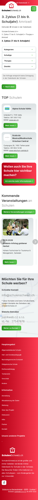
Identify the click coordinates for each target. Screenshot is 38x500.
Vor (2, 242)
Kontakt (4, 429)
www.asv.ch (14, 120)
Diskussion (6, 415)
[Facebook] (4, 482)
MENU (33, 8)
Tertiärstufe (6, 374)
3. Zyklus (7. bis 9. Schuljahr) (13, 34)
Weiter (35, 242)
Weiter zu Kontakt (10, 328)
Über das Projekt (8, 410)
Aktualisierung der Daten (10, 401)
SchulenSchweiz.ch (9, 31)
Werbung (5, 405)
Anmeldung (6, 396)
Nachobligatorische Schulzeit (12, 360)
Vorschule (5, 379)
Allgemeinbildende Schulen (11, 350)
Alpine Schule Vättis (21, 108)
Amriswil (5, 37)
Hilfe (3, 420)
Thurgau (29, 34)
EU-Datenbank (21, 3)
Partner (4, 424)
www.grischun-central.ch (18, 150)
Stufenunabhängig (8, 369)
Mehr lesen (10, 125)
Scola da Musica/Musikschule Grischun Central (22, 138)
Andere (4, 383)
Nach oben (9, 87)
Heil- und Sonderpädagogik (11, 355)
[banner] (11, 6)
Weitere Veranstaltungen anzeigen (18, 212)
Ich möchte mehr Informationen (18, 181)
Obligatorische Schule (9, 364)
